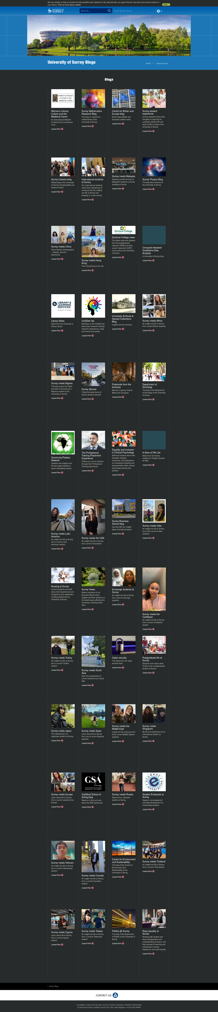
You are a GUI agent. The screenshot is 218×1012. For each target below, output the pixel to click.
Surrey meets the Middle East (120, 727)
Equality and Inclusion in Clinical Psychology (123, 451)
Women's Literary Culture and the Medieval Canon (60, 113)
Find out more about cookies (69, 4)
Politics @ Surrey (120, 931)
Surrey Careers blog (61, 179)
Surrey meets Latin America (60, 535)
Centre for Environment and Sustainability (123, 861)
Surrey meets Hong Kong (91, 262)
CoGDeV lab (88, 320)
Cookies (112, 1005)
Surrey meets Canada (93, 875)
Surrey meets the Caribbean (151, 615)
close (165, 4)
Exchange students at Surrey (123, 591)
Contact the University (93, 1005)
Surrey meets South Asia (92, 671)
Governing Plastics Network (60, 459)
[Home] (56, 10)
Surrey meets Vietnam (62, 862)
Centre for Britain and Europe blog (123, 112)
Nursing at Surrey (60, 586)
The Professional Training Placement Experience (91, 455)
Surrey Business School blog (120, 522)
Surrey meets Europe (62, 794)
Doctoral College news (123, 237)
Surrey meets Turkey (61, 657)
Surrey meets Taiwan (92, 931)
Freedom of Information (133, 1005)
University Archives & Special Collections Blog (122, 318)
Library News (57, 320)
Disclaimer (120, 1005)
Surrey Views (88, 589)
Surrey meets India (151, 525)
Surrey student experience (149, 112)
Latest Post (55, 129)
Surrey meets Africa (152, 320)
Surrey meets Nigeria (62, 383)
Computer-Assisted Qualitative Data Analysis (152, 250)
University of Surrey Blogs (72, 62)
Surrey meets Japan (61, 730)
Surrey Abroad (89, 389)
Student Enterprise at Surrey (153, 796)
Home (148, 63)
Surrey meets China (61, 246)
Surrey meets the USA (93, 537)
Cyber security (119, 657)
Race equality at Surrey (150, 932)
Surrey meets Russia (122, 794)
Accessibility (80, 1005)
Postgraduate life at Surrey (152, 659)
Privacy (105, 1005)
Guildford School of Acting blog (91, 796)
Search (108, 10)
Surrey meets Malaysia (123, 176)
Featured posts (162, 63)
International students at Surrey (92, 181)
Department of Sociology (149, 386)
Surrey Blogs (54, 986)
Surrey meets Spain (92, 730)
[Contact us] (115, 995)
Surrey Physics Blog (152, 179)
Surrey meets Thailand (153, 861)
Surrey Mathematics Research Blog (92, 112)
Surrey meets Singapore (149, 727)
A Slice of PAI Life (151, 452)
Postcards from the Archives (121, 386)
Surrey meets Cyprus (62, 932)
